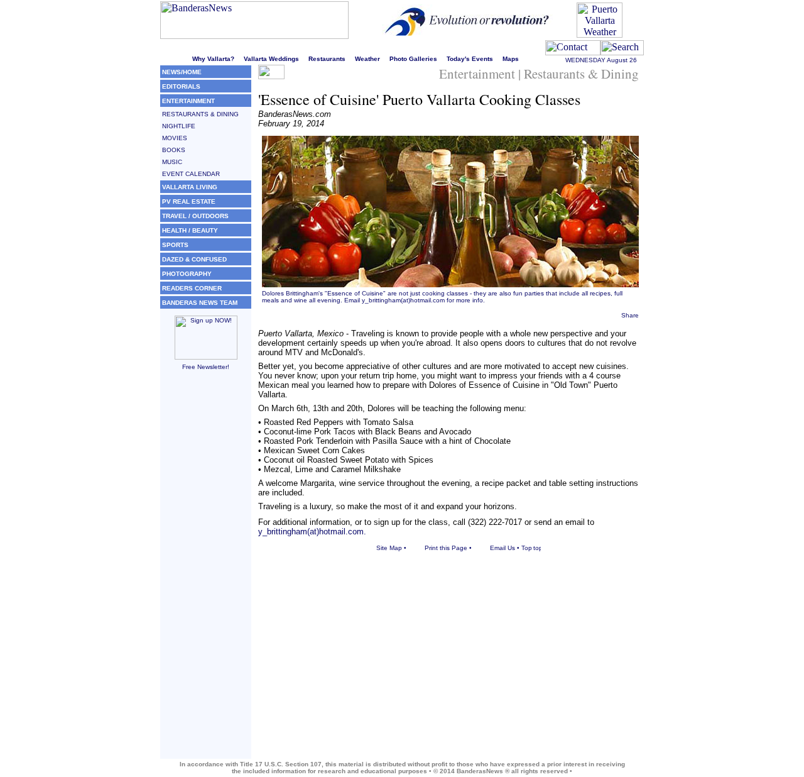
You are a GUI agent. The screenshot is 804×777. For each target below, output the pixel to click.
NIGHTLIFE (178, 126)
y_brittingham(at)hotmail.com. (312, 531)
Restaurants (326, 58)
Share (630, 315)
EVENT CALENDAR (191, 173)
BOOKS (173, 149)
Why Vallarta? (213, 58)
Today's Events (470, 58)
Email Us (502, 547)
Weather (367, 58)
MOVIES (174, 138)
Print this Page (446, 547)
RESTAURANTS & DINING (200, 114)
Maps (511, 58)
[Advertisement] (205, 570)
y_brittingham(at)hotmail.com (403, 300)
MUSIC (172, 161)
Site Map (389, 547)
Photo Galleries (413, 58)
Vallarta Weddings (271, 58)
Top (526, 547)
